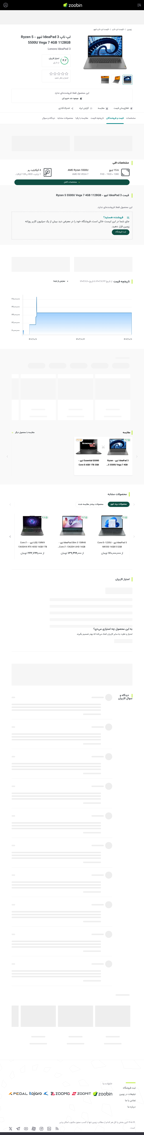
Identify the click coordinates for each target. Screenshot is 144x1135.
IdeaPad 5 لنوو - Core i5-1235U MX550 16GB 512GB (112, 544)
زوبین (129, 29)
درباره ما (131, 1107)
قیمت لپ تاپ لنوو (101, 29)
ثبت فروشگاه (129, 1088)
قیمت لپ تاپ (117, 29)
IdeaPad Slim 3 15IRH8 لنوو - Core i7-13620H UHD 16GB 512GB (72, 545)
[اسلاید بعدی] (10, 537)
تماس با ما (130, 1100)
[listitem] (103, 456)
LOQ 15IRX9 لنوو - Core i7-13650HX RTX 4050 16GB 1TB (32, 544)
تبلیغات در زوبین (127, 1094)
